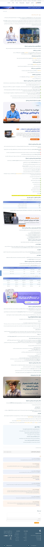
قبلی (5, 11)
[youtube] (6, 535)
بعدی (4, 11)
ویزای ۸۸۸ (25, 534)
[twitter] (7, 535)
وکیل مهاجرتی (37, 505)
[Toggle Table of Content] (39, 15)
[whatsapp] (4, 535)
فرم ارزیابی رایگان (37, 479)
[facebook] (9, 535)
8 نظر (36, 447)
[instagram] (11, 535)
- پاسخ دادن (33, 458)
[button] (33, 5)
